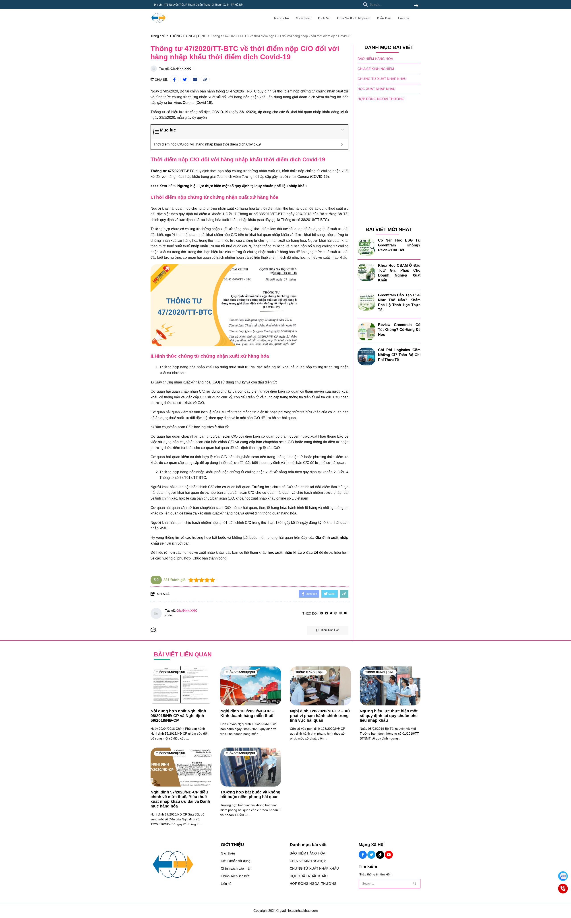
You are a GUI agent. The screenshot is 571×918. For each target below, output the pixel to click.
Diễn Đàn (384, 18)
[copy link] (205, 79)
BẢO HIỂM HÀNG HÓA (375, 59)
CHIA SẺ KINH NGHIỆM (376, 69)
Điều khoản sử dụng (235, 861)
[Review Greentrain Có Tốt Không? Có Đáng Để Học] (366, 331)
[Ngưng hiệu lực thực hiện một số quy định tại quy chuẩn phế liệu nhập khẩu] (390, 685)
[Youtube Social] (389, 855)
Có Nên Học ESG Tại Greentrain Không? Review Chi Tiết (399, 245)
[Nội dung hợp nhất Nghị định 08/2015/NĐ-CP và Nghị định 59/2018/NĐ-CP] (181, 685)
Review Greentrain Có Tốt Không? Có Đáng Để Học (399, 329)
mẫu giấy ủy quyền (192, 117)
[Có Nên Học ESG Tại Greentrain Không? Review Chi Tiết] (366, 247)
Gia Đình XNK (180, 68)
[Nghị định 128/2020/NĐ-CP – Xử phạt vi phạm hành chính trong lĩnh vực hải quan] (320, 685)
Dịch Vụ (324, 18)
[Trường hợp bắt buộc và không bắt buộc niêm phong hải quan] (250, 767)
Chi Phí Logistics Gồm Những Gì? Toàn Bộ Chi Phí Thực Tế (399, 355)
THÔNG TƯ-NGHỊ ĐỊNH (170, 672)
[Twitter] (331, 613)
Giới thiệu (303, 18)
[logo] (158, 24)
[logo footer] (183, 864)
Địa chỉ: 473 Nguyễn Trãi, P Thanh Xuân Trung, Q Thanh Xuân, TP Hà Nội (198, 4)
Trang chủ (281, 18)
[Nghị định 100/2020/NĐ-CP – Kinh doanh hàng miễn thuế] (250, 685)
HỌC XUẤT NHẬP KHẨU (376, 89)
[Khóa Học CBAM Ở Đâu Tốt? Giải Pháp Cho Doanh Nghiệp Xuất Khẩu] (366, 272)
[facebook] (321, 613)
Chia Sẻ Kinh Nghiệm (353, 18)
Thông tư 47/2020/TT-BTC (172, 171)
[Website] (326, 613)
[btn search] (416, 6)
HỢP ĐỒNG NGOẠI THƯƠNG (381, 99)
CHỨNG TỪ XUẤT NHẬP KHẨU (382, 79)
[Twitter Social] (371, 855)
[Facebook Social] (363, 855)
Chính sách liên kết (235, 876)
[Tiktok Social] (380, 855)
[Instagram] (340, 613)
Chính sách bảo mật (235, 868)
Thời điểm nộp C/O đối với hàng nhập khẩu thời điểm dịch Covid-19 (207, 144)
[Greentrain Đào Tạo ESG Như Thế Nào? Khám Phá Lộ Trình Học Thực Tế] (366, 302)
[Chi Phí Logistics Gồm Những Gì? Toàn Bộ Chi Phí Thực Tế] (366, 356)
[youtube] (345, 613)
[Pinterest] (335, 613)
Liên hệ (403, 18)
